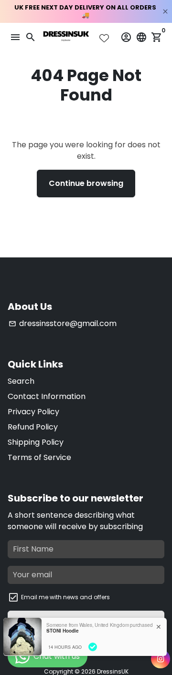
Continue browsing (86, 183)
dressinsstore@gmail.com (63, 323)
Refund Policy (33, 426)
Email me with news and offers (65, 597)
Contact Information (47, 396)
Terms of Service (39, 457)
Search (21, 381)
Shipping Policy (36, 442)
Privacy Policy (33, 411)
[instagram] (160, 658)
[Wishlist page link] (104, 38)
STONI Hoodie (62, 631)
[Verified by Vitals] (92, 647)
